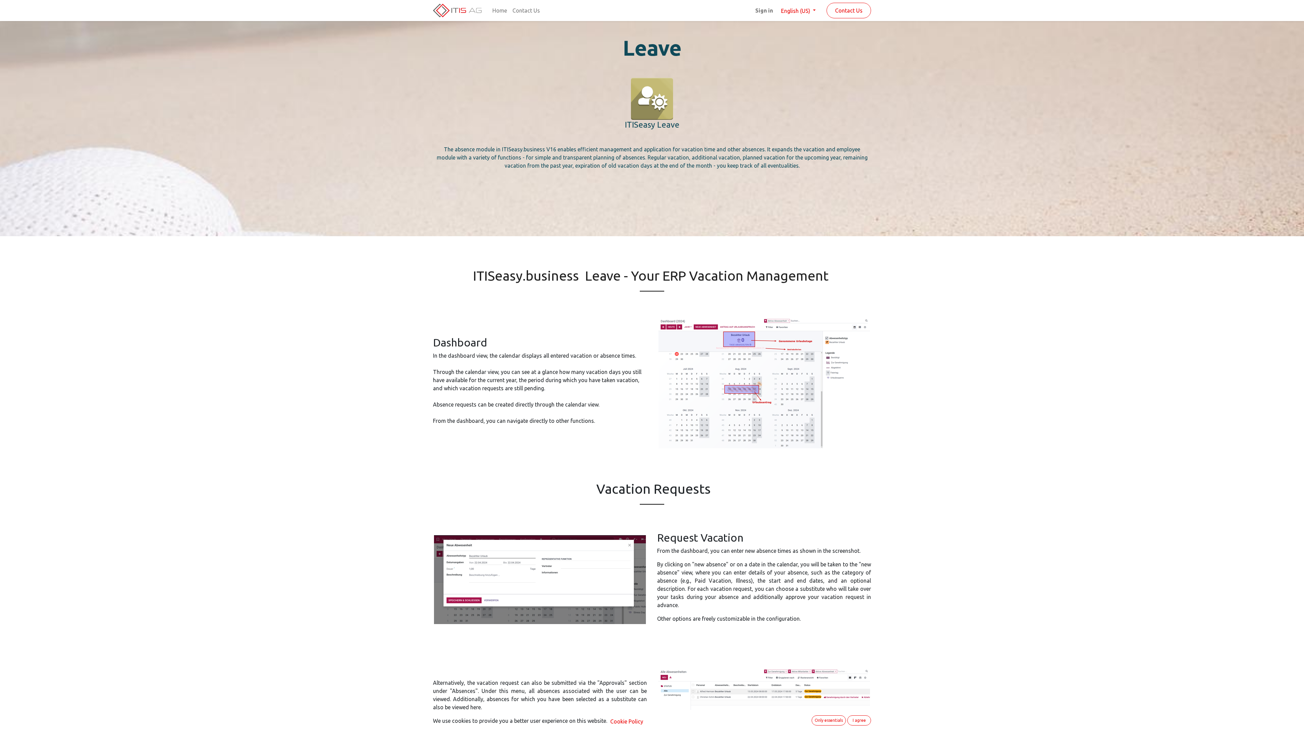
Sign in (764, 10)
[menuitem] (500, 10)
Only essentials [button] (829, 720)
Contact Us (849, 10)
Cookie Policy (626, 721)
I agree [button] (859, 720)
